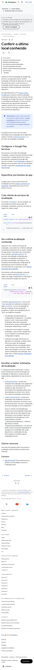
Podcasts (3, 530)
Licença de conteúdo (23, 492)
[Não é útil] (12, 39)
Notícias (3, 524)
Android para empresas (7, 516)
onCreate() (13, 202)
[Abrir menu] (3, 2)
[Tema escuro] (29, 217)
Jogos (3, 537)
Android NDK (5, 612)
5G (2, 551)
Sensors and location (13, 11)
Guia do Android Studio (7, 601)
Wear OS (3, 561)
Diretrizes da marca (21, 657)
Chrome (3, 642)
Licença (12, 657)
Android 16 (4, 580)
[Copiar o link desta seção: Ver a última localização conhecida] (13, 242)
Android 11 (4, 594)
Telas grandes (5, 559)
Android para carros (6, 567)
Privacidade (4, 548)
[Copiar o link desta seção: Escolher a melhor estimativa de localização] (17, 366)
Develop (5, 9)
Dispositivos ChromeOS (7, 564)
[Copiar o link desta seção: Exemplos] (11, 457)
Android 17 (4, 577)
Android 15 (4, 583)
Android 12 (4, 591)
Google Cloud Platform (7, 648)
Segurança (4, 519)
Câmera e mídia (5, 546)
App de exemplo (10, 460)
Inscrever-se (27, 661)
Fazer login (28, 2)
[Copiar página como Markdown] (9, 52)
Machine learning (6, 540)
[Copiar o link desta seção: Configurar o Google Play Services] (11, 149)
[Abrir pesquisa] (19, 2)
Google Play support (6, 625)
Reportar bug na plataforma (9, 620)
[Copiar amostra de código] (31, 217)
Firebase (3, 645)
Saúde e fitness (5, 543)
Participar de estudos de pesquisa (10, 628)
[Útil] (9, 39)
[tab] (5, 214)
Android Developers (6, 34)
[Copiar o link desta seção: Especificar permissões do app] (3, 178)
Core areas (15, 9)
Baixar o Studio (5, 610)
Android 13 (4, 588)
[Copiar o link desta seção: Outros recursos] (20, 444)
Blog (2, 527)
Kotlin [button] (5, 214)
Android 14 (4, 586)
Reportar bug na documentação (10, 623)
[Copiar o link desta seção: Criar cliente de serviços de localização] (14, 198)
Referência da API (6, 607)
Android (3, 513)
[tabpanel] (17, 224)
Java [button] (12, 214)
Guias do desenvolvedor (8, 604)
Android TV (4, 570)
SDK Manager (20, 161)
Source (3, 522)
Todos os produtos (7, 651)
